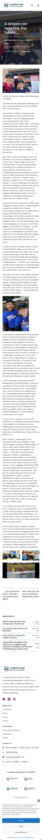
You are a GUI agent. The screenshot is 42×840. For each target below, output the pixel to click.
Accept (21, 820)
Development (25, 51)
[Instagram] (14, 699)
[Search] (32, 5)
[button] (39, 801)
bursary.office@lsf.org (15, 757)
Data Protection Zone (13, 837)
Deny (21, 826)
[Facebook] (4, 699)
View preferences (21, 832)
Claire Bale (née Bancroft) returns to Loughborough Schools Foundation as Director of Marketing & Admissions (17, 645)
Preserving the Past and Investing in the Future (14, 622)
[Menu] (38, 5)
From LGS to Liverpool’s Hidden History (14, 636)
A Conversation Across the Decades (15, 629)
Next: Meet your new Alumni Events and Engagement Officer (30, 593)
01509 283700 (11, 752)
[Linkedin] (9, 699)
